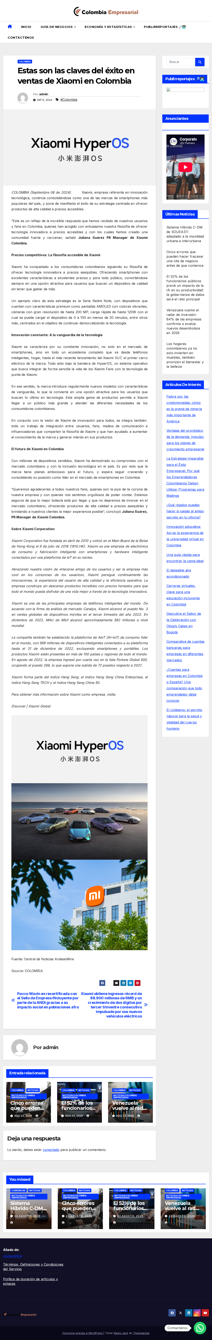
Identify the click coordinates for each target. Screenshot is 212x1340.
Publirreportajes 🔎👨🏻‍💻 (165, 27)
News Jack (121, 1333)
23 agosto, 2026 (79, 1215)
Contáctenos (21, 37)
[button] (207, 32)
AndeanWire (12, 1256)
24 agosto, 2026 (27, 1215)
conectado (51, 1150)
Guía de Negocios (57, 27)
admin (43, 94)
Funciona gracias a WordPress (83, 1333)
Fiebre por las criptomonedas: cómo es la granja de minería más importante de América (184, 408)
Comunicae (18, 1190)
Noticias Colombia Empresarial (23, 1096)
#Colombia (68, 100)
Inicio (26, 27)
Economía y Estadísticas (109, 27)
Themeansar (141, 1333)
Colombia (25, 61)
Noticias (33, 1090)
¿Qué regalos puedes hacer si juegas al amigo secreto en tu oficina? (185, 511)
